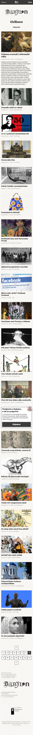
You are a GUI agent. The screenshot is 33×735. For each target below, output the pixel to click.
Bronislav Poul (16, 376)
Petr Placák (17, 136)
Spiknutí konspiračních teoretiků (14, 267)
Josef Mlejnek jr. (19, 59)
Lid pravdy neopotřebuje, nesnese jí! (16, 450)
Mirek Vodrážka (18, 110)
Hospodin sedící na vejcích (11, 108)
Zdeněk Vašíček (16, 557)
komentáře (4, 59)
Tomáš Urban (16, 269)
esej (2, 350)
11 (12, 658)
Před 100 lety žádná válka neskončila (16, 400)
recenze (3, 479)
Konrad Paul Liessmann (17, 350)
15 (29, 658)
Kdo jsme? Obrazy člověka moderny (15, 348)
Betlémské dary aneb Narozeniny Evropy (14, 240)
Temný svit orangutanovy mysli (13, 503)
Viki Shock (14, 452)
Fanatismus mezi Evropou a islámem (15, 321)
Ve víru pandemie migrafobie (12, 636)
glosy (2, 297)
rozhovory (3, 110)
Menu (30, 2)
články (2, 188)
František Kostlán (17, 324)
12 (16, 658)
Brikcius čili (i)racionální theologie (15, 477)
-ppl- (13, 297)
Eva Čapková (17, 215)
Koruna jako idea (8, 160)
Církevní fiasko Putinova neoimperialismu (11, 582)
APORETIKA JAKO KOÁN (11, 555)
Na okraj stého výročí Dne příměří (14, 529)
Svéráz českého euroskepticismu (14, 186)
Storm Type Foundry (18, 723)
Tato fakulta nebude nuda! (12, 374)
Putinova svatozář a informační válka (15, 55)
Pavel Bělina (16, 531)
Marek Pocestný (15, 188)
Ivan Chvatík (16, 479)
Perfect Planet (16, 725)
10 (7, 658)
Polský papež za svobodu (11, 610)
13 (20, 658)
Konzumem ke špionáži (10, 212)
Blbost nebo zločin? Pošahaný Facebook (13, 294)
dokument (4, 162)
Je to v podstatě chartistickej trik (15, 134)
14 (25, 658)
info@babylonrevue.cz (10, 676)
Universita (16, 27)
